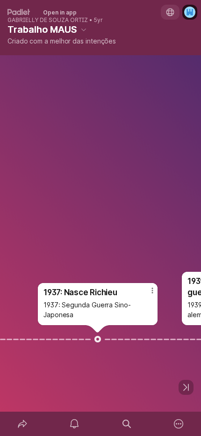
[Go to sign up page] (189, 12)
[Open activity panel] (74, 423)
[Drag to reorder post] (98, 339)
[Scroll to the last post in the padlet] (186, 387)
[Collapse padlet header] (83, 29)
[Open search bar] (126, 424)
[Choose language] (170, 12)
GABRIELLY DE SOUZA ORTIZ (47, 20)
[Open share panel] (22, 423)
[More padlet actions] (179, 423)
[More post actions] (146, 294)
